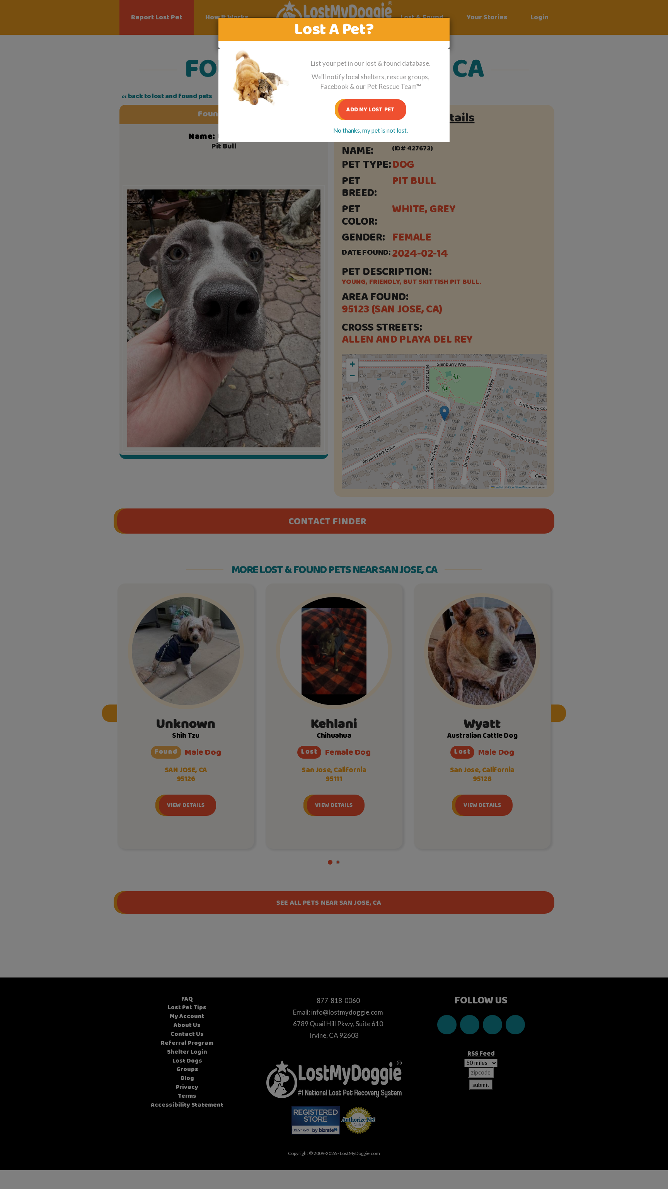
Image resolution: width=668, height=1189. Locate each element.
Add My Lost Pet (370, 109)
